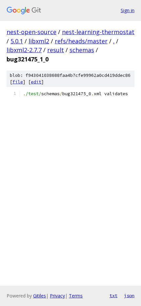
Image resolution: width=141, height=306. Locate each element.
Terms (76, 296)
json (129, 295)
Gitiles (39, 296)
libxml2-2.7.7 (24, 50)
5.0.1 (16, 41)
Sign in (127, 10)
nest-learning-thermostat (98, 32)
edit (36, 82)
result (55, 50)
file (17, 82)
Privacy (57, 296)
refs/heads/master (81, 41)
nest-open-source (31, 32)
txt (113, 295)
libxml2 (39, 41)
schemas (82, 50)
